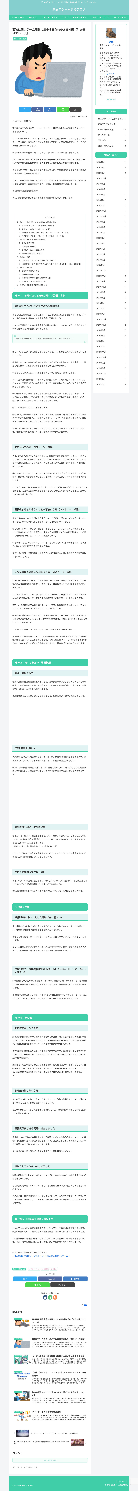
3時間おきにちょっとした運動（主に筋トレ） (39, 260)
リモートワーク (35, 1269)
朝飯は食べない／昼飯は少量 (33, 250)
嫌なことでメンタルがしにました (35, 281)
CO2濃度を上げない (29, 247)
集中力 (54, 1269)
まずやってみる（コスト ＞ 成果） (36, 229)
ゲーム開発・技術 (20, 1269)
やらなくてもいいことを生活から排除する (38, 226)
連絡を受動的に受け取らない (33, 253)
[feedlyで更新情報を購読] (50, 1297)
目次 (47, 217)
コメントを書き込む (50, 1460)
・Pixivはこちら (107, 74)
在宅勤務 (46, 1269)
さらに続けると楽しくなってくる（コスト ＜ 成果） (43, 236)
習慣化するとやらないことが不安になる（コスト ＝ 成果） (46, 233)
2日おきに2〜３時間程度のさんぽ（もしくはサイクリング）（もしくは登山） (52, 264)
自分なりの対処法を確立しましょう (33, 285)
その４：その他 (26, 267)
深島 (111, 42)
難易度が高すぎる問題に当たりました (36, 278)
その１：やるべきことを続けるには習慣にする (38, 222)
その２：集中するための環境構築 (32, 240)
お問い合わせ (122, 1481)
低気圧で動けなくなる (30, 271)
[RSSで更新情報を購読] (55, 1297)
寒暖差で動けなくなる (30, 274)
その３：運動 (25, 257)
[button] (75, 109)
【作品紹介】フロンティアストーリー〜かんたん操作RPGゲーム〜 (41, 1256)
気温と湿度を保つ (28, 243)
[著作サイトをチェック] (45, 1297)
